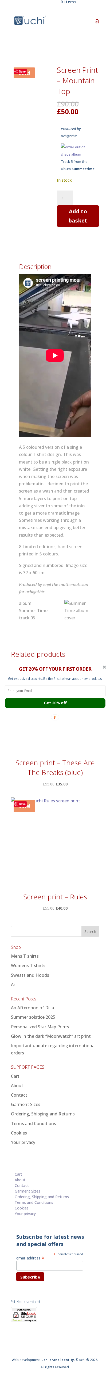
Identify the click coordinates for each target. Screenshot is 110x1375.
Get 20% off (55, 703)
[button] (55, 668)
